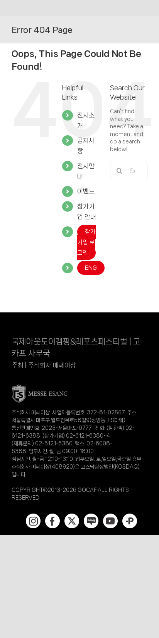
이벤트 (86, 191)
